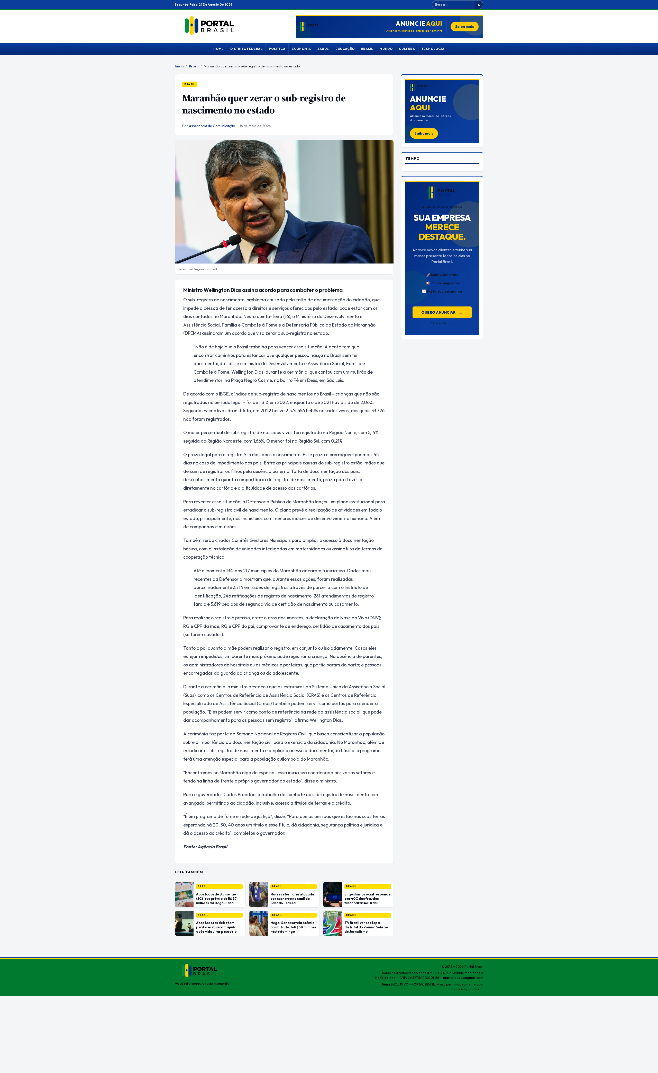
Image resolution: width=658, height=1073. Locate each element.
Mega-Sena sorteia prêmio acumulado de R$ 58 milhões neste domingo (293, 927)
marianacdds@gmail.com (463, 977)
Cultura (407, 49)
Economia (301, 49)
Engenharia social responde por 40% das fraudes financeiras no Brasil (367, 898)
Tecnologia (433, 49)
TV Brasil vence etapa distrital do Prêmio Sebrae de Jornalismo (366, 927)
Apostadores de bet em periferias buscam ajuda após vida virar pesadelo (216, 927)
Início (179, 66)
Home (218, 49)
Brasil (367, 49)
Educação (345, 49)
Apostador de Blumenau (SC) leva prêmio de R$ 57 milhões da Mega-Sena (216, 898)
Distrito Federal (246, 49)
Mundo (385, 49)
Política (277, 49)
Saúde (323, 49)
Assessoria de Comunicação (212, 126)
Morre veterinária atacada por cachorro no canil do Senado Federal (292, 898)
